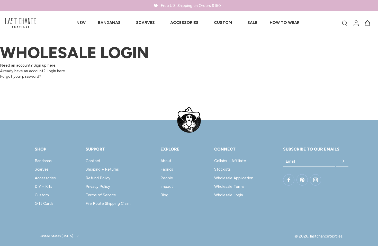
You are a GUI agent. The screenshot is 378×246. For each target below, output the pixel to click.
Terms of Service (101, 194)
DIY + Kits (43, 186)
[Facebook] (288, 180)
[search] (344, 23)
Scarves (42, 169)
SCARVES (145, 22)
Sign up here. (45, 65)
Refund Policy (98, 177)
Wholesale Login (228, 194)
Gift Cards (44, 203)
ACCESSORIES (184, 22)
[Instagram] (315, 180)
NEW (81, 22)
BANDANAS (109, 22)
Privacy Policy (98, 186)
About (166, 160)
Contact (93, 160)
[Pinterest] (302, 180)
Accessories (45, 177)
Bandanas (43, 160)
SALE (252, 22)
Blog (164, 194)
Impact (166, 186)
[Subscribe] (342, 161)
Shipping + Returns (102, 169)
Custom (42, 194)
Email (290, 161)
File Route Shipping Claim (108, 203)
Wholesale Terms (229, 186)
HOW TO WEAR (285, 22)
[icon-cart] (367, 23)
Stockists (222, 169)
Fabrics (166, 169)
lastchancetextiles (326, 235)
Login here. (56, 70)
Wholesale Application (233, 177)
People (166, 177)
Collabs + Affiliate (230, 160)
